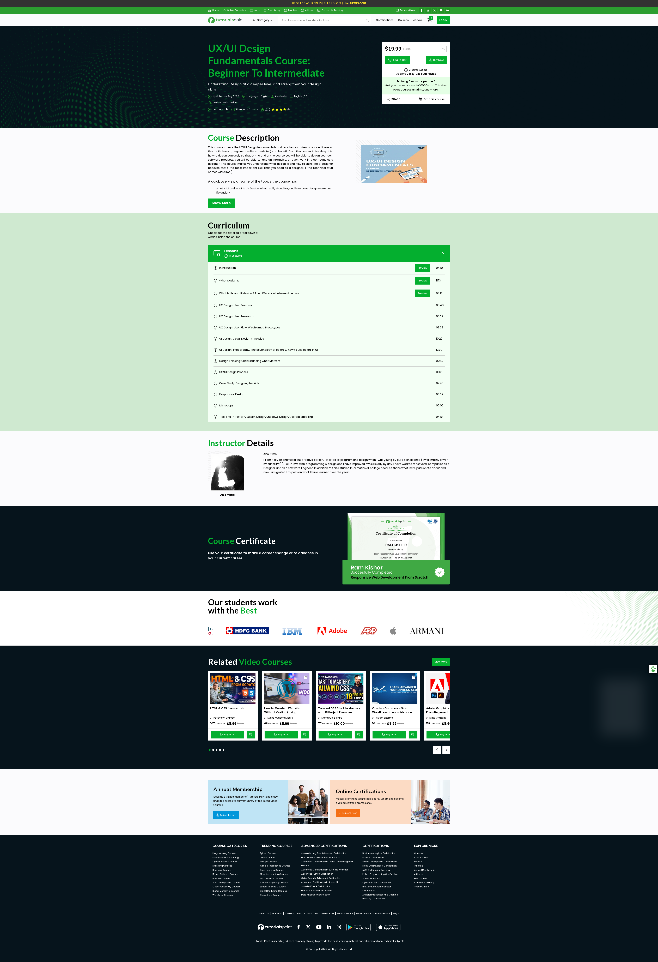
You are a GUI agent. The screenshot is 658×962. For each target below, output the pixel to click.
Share (395, 99)
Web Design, (230, 102)
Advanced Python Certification (317, 873)
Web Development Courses (226, 882)
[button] (210, 750)
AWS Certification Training (376, 870)
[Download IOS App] (388, 927)
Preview (422, 267)
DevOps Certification (373, 857)
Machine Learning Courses (274, 874)
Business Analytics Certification (378, 853)
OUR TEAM (277, 913)
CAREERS (289, 913)
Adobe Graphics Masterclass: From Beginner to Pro (447, 710)
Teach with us (407, 10)
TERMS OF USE (327, 913)
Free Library (274, 10)
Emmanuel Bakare (331, 717)
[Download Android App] (358, 927)
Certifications (384, 20)
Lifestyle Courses (221, 878)
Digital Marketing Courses (225, 890)
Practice (292, 10)
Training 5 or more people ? (416, 81)
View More (441, 661)
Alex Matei (281, 96)
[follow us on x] (308, 927)
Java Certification (371, 878)
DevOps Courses (268, 861)
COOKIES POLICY (382, 913)
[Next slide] (446, 750)
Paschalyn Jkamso (224, 717)
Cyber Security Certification (376, 882)
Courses (403, 20)
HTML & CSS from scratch (228, 708)
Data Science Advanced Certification (320, 857)
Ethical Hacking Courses (273, 886)
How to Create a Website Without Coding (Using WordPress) (282, 712)
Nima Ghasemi (437, 717)
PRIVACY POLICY (345, 913)
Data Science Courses (271, 878)
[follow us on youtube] (319, 927)
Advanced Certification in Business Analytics (324, 869)
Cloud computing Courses (274, 882)
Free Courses (421, 878)
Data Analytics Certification (315, 894)
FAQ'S (396, 913)
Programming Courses (224, 853)
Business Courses (221, 870)
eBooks (418, 20)
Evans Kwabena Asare (280, 717)
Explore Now (350, 813)
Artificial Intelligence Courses (275, 865)
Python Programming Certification (380, 874)
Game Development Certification (379, 861)
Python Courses (268, 853)
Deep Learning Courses (272, 870)
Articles (309, 10)
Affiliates (418, 874)
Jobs (257, 10)
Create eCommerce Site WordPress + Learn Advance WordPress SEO (392, 712)
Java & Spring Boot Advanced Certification (323, 853)
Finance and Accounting (225, 857)
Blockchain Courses (270, 895)
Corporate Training (332, 10)
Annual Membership (424, 870)
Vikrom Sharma (384, 717)
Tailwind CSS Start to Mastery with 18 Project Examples (339, 710)
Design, (217, 102)
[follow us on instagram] (339, 927)
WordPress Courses (222, 895)
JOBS (299, 913)
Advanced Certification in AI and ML (320, 882)
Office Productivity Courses (226, 886)
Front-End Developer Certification (379, 865)
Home (215, 10)
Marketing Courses (222, 865)
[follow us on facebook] (298, 927)
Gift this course (434, 99)
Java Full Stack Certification (316, 886)
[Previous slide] (437, 750)
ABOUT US (264, 913)
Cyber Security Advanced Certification (321, 878)
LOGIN (443, 20)
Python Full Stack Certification (316, 890)
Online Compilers (236, 10)
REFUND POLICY (363, 913)
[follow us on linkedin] (329, 927)
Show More (221, 203)
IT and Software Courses (225, 874)
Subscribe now (228, 815)
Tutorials (418, 865)
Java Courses (267, 857)
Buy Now (438, 60)
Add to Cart (400, 60)
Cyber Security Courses (224, 861)
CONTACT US (311, 913)
